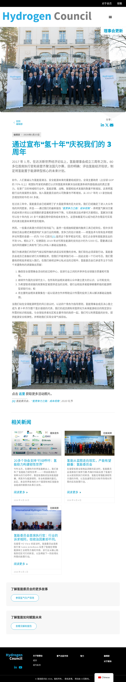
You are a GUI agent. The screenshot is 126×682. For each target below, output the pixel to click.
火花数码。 (86, 679)
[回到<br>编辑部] (14, 122)
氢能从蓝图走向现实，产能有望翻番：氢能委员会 (89, 463)
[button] (110, 16)
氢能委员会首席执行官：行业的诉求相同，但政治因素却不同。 (36, 537)
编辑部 (107, 656)
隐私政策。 (69, 679)
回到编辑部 (19, 122)
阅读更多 (20, 492)
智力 (82, 656)
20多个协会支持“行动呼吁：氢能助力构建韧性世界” (35, 463)
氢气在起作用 (62, 656)
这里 (22, 394)
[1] (53, 236)
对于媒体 (108, 661)
